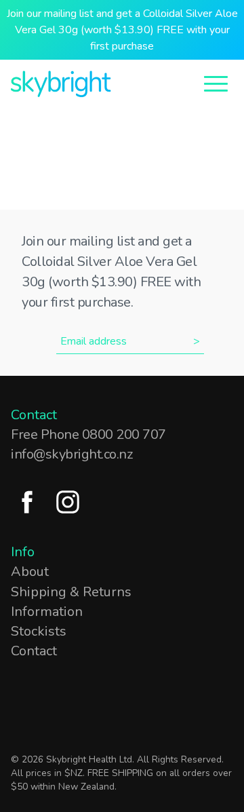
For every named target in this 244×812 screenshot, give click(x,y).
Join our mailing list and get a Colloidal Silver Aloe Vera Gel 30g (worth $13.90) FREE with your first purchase (122, 30)
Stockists (38, 631)
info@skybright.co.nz (71, 454)
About (30, 571)
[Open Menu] (216, 82)
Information (47, 611)
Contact (34, 651)
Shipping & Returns (71, 592)
